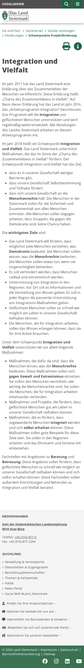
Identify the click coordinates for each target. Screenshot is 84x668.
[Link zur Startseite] (15, 15)
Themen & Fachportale (21, 578)
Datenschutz (69, 650)
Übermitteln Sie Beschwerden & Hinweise (37, 619)
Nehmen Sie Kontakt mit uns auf (31, 611)
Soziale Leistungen (61, 31)
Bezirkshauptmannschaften (25, 572)
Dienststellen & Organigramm (26, 567)
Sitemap (49, 654)
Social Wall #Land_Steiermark (26, 594)
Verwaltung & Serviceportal (24, 562)
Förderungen (14, 35)
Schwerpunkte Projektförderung (52, 35)
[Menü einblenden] (77, 4)
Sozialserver (34, 31)
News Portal (13, 588)
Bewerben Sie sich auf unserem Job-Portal (38, 627)
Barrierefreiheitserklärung (21, 654)
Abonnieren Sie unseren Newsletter (33, 635)
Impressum (48, 650)
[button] (66, 4)
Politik (9, 583)
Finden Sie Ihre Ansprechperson (30, 603)
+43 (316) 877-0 (25, 537)
